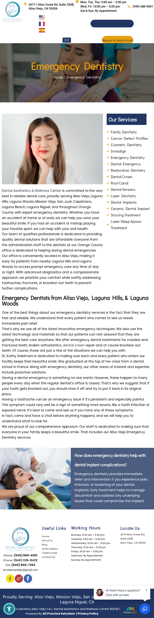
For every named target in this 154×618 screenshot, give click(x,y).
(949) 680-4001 (142, 6)
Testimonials (49, 553)
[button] (9, 608)
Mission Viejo (68, 597)
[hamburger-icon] (67, 40)
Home (45, 536)
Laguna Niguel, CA (77, 602)
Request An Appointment (117, 40)
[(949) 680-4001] (129, 6)
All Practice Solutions (59, 614)
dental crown (74, 345)
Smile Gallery (50, 549)
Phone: (20, 555)
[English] (42, 17)
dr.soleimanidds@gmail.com (20, 569)
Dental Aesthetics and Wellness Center (56, 609)
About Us (47, 540)
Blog (44, 544)
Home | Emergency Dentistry (77, 77)
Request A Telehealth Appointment (112, 24)
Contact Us (48, 557)
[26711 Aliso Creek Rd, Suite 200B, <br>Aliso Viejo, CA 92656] (25, 4)
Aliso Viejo (44, 597)
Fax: (20, 565)
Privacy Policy (88, 614)
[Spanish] (42, 30)
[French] (42, 23)
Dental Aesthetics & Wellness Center (31, 190)
